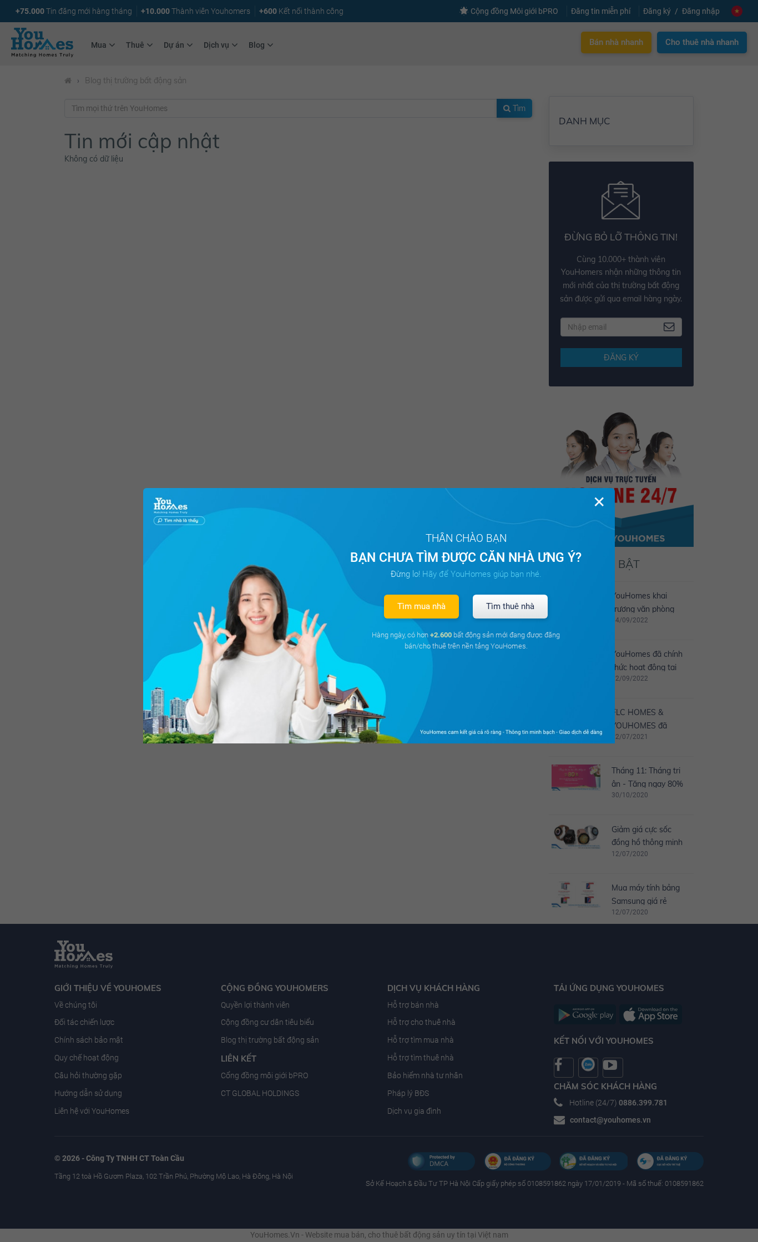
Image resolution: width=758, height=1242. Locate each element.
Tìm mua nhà (421, 606)
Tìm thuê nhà (510, 606)
